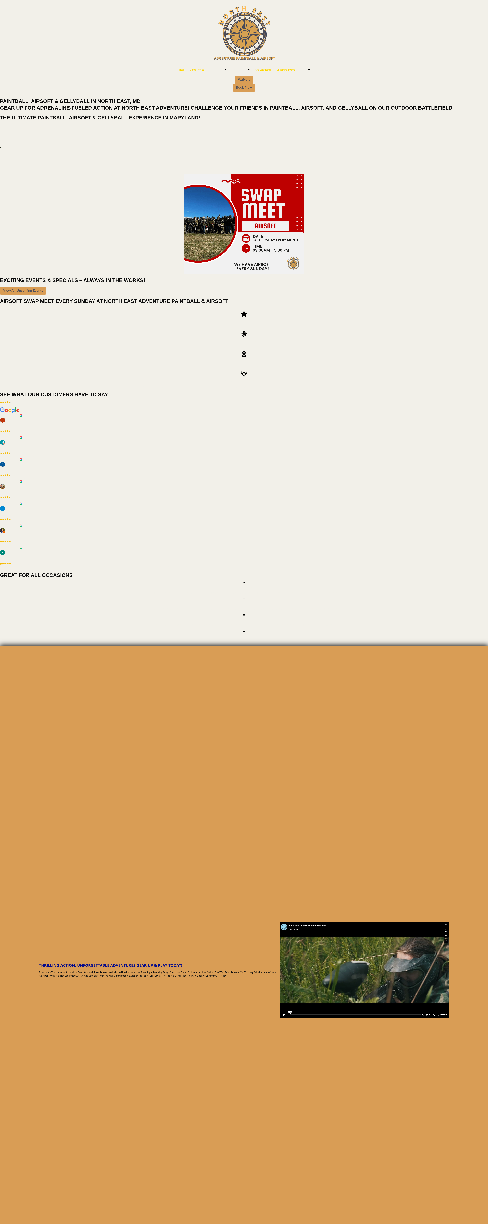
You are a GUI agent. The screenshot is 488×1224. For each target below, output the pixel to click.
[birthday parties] (244, 583)
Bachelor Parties (244, 619)
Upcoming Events (286, 69)
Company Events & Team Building (244, 603)
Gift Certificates (263, 69)
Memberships (196, 69)
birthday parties (244, 587)
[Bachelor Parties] (244, 615)
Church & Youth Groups (244, 635)
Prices (181, 69)
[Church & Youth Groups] (244, 631)
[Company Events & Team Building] (244, 599)
